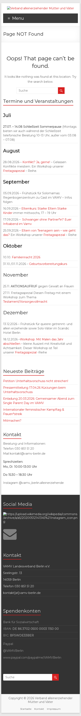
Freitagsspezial (14, 171)
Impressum (54, 708)
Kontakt (39, 708)
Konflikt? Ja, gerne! (36, 162)
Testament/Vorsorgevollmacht (25, 301)
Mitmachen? (12, 420)
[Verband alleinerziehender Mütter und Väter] (40, 8)
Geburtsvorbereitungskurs (48, 264)
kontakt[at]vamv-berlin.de (22, 593)
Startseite (25, 708)
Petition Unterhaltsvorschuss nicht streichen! (35, 381)
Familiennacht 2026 (25, 257)
